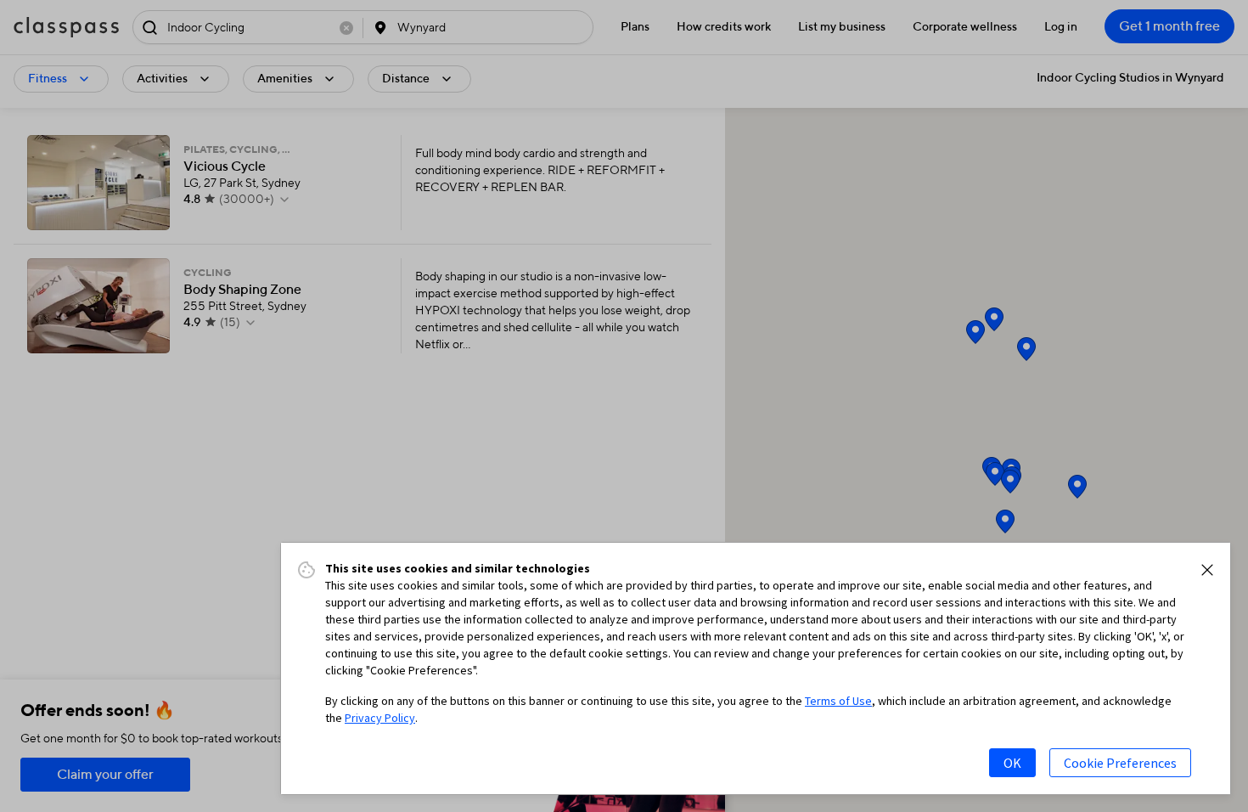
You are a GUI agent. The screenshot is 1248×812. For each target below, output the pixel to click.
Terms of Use (838, 700)
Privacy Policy (380, 717)
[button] (1207, 570)
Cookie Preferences (1120, 762)
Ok (1012, 762)
